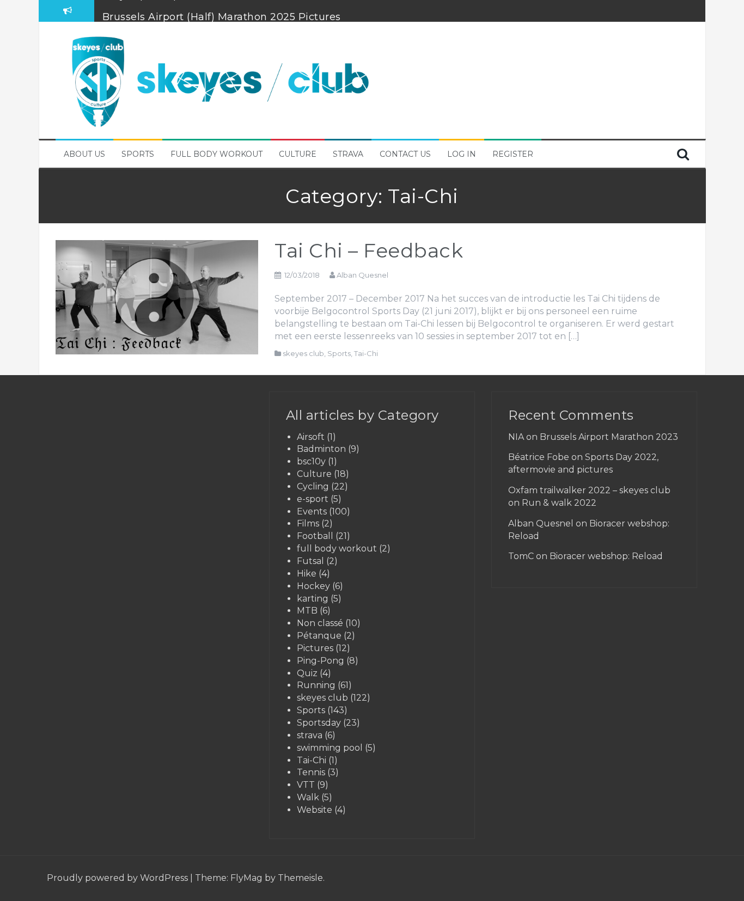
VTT (306, 785)
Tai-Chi (366, 353)
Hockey (313, 586)
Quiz (307, 673)
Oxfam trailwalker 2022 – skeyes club (589, 490)
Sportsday (319, 723)
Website (314, 810)
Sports (137, 154)
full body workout (337, 548)
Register (512, 154)
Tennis (311, 772)
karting (312, 598)
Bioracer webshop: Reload (606, 556)
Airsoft (311, 437)
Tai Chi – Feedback (369, 250)
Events (312, 511)
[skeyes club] (219, 79)
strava (309, 735)
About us (84, 154)
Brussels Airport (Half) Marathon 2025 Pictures (221, 10)
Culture (297, 154)
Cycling (313, 486)
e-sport (312, 499)
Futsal (310, 561)
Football (315, 536)
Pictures (315, 648)
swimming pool (330, 748)
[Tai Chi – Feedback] (157, 296)
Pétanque (319, 635)
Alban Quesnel (362, 275)
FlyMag (246, 878)
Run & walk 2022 (559, 503)
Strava (348, 154)
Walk (308, 797)
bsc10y (311, 461)
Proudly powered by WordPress (118, 878)
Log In (461, 154)
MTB (307, 610)
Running (316, 685)
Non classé (320, 623)
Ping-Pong (320, 660)
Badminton (321, 449)
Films (308, 523)
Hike (306, 573)
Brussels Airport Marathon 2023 (609, 437)
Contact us (405, 154)
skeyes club (303, 353)
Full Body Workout (216, 154)
